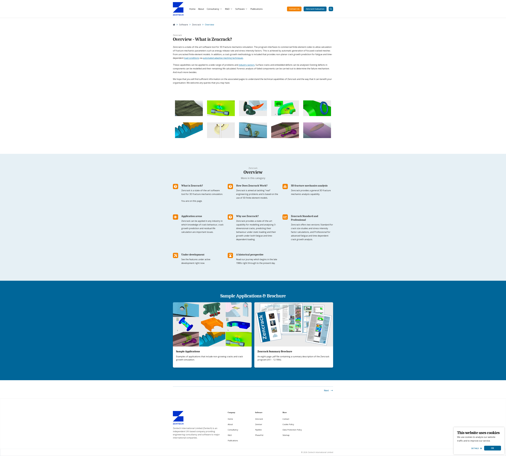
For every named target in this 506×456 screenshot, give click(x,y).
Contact (286, 419)
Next (326, 390)
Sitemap (286, 435)
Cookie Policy (288, 424)
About (201, 9)
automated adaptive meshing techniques (223, 58)
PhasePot (259, 435)
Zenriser (258, 424)
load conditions (191, 58)
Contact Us (294, 9)
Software (240, 9)
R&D (227, 9)
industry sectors (247, 64)
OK (492, 448)
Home (192, 9)
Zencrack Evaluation (315, 9)
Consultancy (213, 9)
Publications (256, 9)
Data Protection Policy (292, 429)
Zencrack (196, 24)
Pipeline (258, 429)
